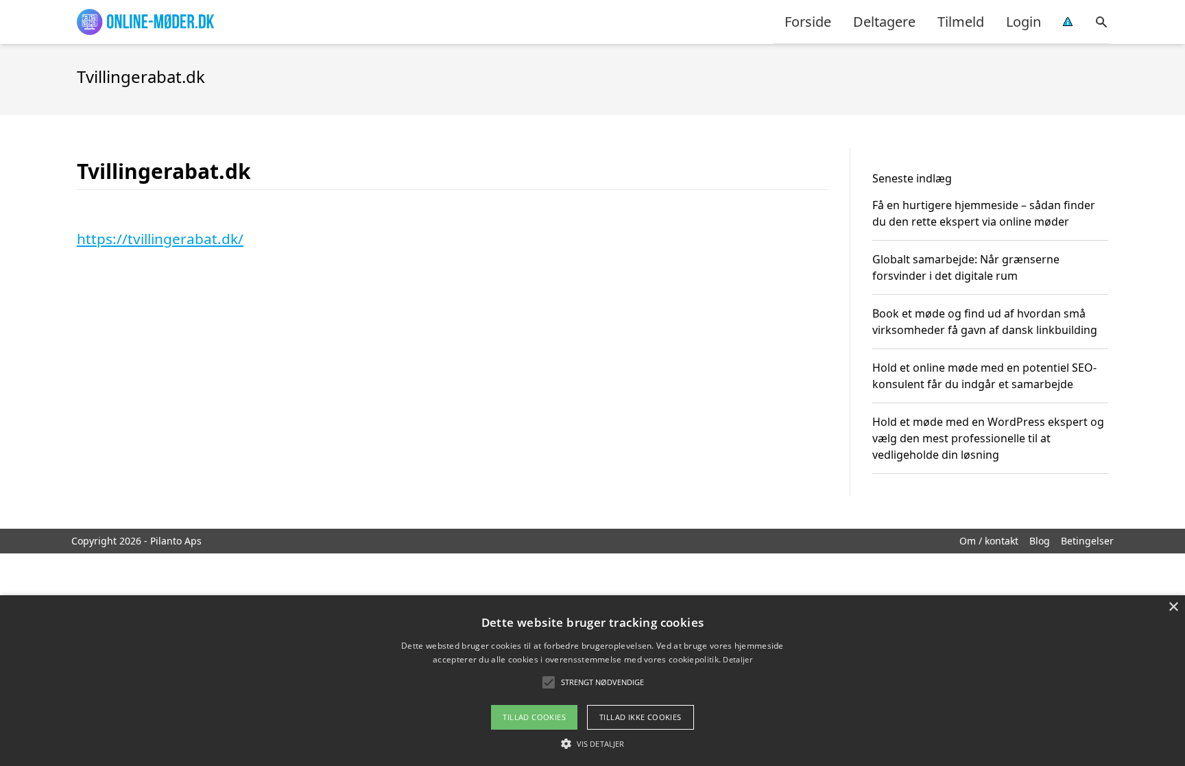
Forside (808, 21)
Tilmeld (960, 21)
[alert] (592, 680)
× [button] (1173, 607)
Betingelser (1087, 540)
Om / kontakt (988, 540)
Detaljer (737, 659)
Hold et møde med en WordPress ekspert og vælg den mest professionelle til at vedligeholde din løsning (988, 438)
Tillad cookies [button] (534, 717)
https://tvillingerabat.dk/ (160, 238)
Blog (1039, 540)
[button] (592, 743)
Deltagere (884, 21)
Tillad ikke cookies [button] (640, 717)
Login (1023, 21)
